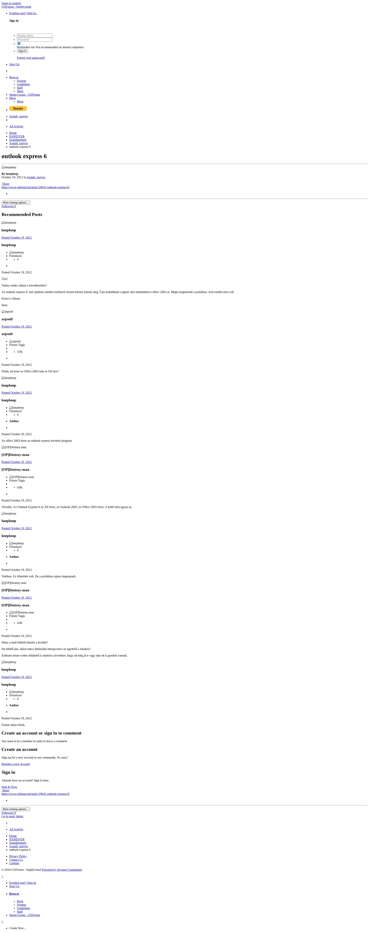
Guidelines (23, 84)
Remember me (26, 47)
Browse (14, 77)
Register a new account (16, 764)
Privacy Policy (18, 856)
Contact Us (16, 859)
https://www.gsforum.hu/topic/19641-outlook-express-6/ (36, 187)
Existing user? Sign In (23, 13)
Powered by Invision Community (62, 869)
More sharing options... (16, 202)
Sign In (22, 51)
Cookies (14, 863)
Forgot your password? (31, 57)
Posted (17, 237)
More (20, 91)
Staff (20, 87)
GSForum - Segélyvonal (16, 6)
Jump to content (11, 3)
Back (20, 901)
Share (5, 183)
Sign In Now (9, 787)
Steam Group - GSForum (24, 94)
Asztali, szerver (36, 177)
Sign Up (14, 64)
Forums (21, 80)
